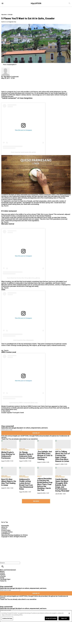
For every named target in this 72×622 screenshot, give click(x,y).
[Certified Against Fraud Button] (7, 538)
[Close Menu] (2, 560)
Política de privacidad (42, 436)
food (8, 93)
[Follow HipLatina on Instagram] (11, 582)
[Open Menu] (2, 3)
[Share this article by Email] (16, 80)
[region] (36, 616)
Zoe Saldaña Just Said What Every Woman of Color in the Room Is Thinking (44, 455)
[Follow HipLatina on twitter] (6, 582)
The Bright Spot (5, 579)
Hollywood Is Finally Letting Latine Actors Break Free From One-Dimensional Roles (26, 484)
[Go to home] (36, 514)
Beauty (39, 476)
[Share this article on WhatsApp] (3, 80)
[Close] (68, 187)
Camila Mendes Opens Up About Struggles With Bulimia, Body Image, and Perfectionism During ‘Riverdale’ (62, 485)
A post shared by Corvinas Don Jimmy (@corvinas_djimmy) (23, 278)
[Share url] (3, 89)
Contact (4, 529)
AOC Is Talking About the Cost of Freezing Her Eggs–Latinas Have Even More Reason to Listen (62, 456)
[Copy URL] (5, 85)
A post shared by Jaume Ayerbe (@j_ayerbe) (23, 152)
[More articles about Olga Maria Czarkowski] (5, 68)
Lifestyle (10, 14)
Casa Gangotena (32, 195)
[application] (36, 174)
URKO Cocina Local (34, 406)
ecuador (4, 412)
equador (9, 412)
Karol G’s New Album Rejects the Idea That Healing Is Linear (8, 482)
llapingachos (66, 285)
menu (65, 406)
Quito (3, 91)
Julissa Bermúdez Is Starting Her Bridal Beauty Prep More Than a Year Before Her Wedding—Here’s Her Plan (44, 484)
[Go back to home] (29, 544)
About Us (4, 527)
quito (18, 412)
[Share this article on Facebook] (8, 80)
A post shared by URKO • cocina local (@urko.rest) (23, 402)
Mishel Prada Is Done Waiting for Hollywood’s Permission (8, 455)
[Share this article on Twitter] (12, 80)
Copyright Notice (6, 532)
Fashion (2, 574)
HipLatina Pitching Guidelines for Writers (14, 535)
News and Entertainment (6, 449)
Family (2, 578)
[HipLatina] (36, 3)
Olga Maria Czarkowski (11, 76)
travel (22, 412)
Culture (39, 449)
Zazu (3, 344)
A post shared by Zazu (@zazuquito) (23, 340)
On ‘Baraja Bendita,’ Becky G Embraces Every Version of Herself (26, 455)
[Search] (69, 3)
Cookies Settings (7, 618)
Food (14, 412)
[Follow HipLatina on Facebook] (2, 582)
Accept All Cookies (51, 618)
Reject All (64, 618)
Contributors (5, 533)
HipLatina (3, 14)
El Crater (12, 216)
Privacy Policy (5, 530)
